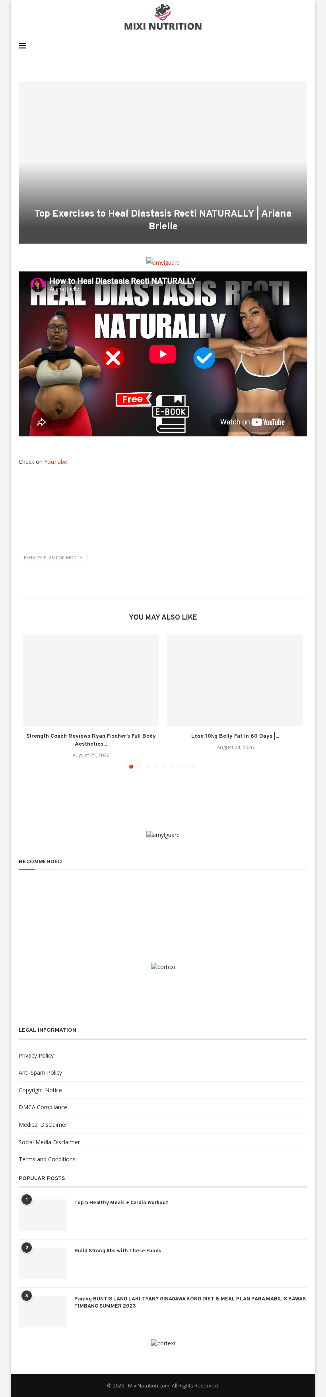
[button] (33, 701)
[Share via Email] (173, 589)
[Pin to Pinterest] (165, 589)
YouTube (55, 461)
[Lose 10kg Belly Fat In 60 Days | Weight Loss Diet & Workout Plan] (235, 680)
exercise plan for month (53, 557)
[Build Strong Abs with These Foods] (42, 1263)
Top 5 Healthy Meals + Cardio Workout (121, 1203)
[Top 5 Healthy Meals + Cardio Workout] (42, 1215)
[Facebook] (275, 45)
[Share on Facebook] (150, 589)
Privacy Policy (36, 1055)
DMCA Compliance (43, 1107)
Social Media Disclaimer (49, 1142)
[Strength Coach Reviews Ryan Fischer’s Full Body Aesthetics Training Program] (91, 680)
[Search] (303, 45)
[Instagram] (283, 45)
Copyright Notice (40, 1090)
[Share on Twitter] (157, 589)
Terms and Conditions (47, 1159)
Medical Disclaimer (43, 1124)
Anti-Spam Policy (40, 1072)
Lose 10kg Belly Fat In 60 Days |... (235, 736)
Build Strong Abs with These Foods (117, 1251)
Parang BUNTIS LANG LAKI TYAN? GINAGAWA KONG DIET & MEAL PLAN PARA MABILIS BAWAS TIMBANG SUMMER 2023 (190, 1303)
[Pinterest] (292, 45)
